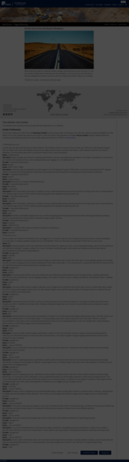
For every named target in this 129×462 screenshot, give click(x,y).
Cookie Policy (71, 138)
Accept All (105, 453)
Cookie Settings (57, 453)
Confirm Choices (89, 453)
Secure (10, 235)
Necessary (11, 144)
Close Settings (72, 453)
